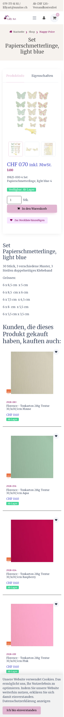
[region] (32, 75)
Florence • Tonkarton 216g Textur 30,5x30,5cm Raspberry (27, 575)
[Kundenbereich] (44, 18)
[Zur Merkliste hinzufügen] (56, 352)
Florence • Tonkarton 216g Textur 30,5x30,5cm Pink (27, 659)
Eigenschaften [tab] (42, 76)
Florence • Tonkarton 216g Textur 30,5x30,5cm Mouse (27, 407)
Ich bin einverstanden (22, 710)
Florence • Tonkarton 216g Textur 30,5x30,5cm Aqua (27, 491)
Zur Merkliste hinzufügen (29, 220)
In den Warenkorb (34, 208)
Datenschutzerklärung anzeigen (26, 701)
